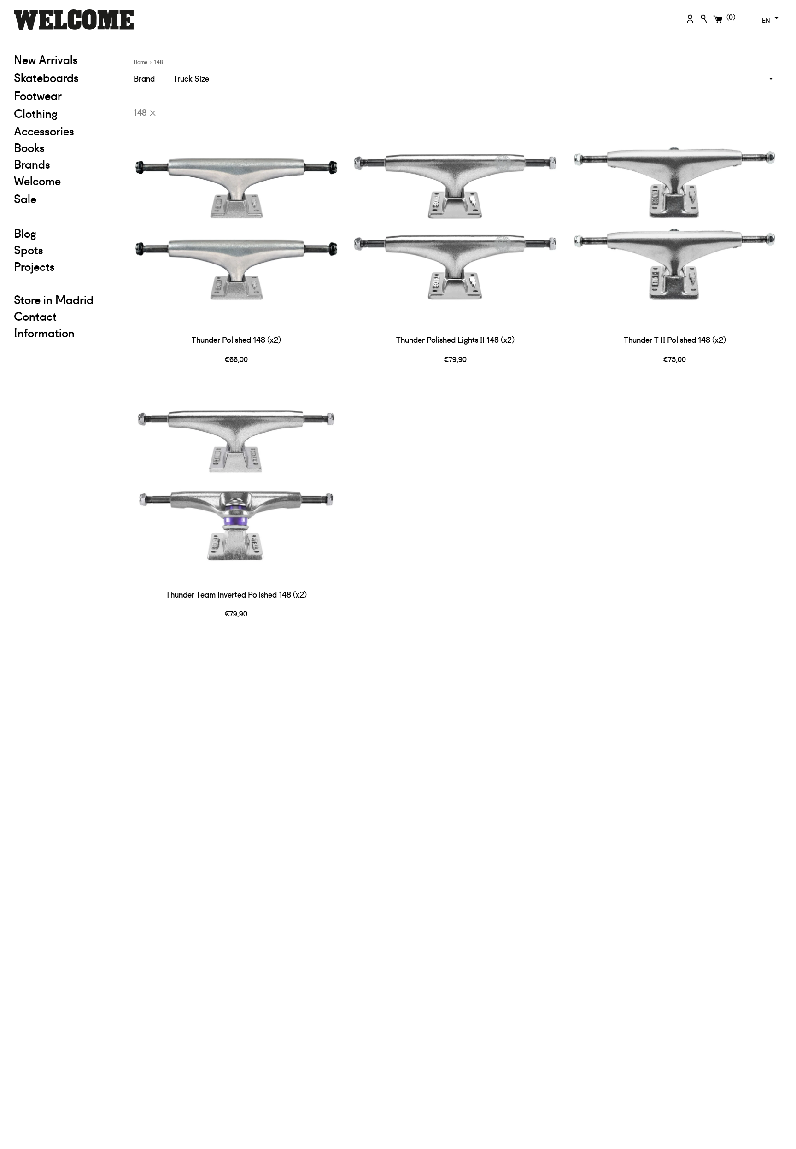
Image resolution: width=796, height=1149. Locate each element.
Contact (35, 315)
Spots (28, 249)
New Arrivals (46, 59)
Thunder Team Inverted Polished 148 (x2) (236, 594)
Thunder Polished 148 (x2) (236, 339)
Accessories (44, 130)
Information (44, 332)
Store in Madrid (54, 299)
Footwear (38, 95)
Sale (67, 197)
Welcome (37, 180)
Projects (34, 266)
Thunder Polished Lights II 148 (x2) (455, 339)
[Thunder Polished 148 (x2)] (236, 226)
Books (29, 147)
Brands (32, 163)
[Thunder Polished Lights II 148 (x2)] (455, 226)
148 (140, 112)
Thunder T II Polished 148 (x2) (675, 339)
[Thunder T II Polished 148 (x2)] (675, 226)
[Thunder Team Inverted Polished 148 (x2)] (236, 481)
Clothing (67, 112)
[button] (769, 18)
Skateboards (67, 76)
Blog (25, 232)
